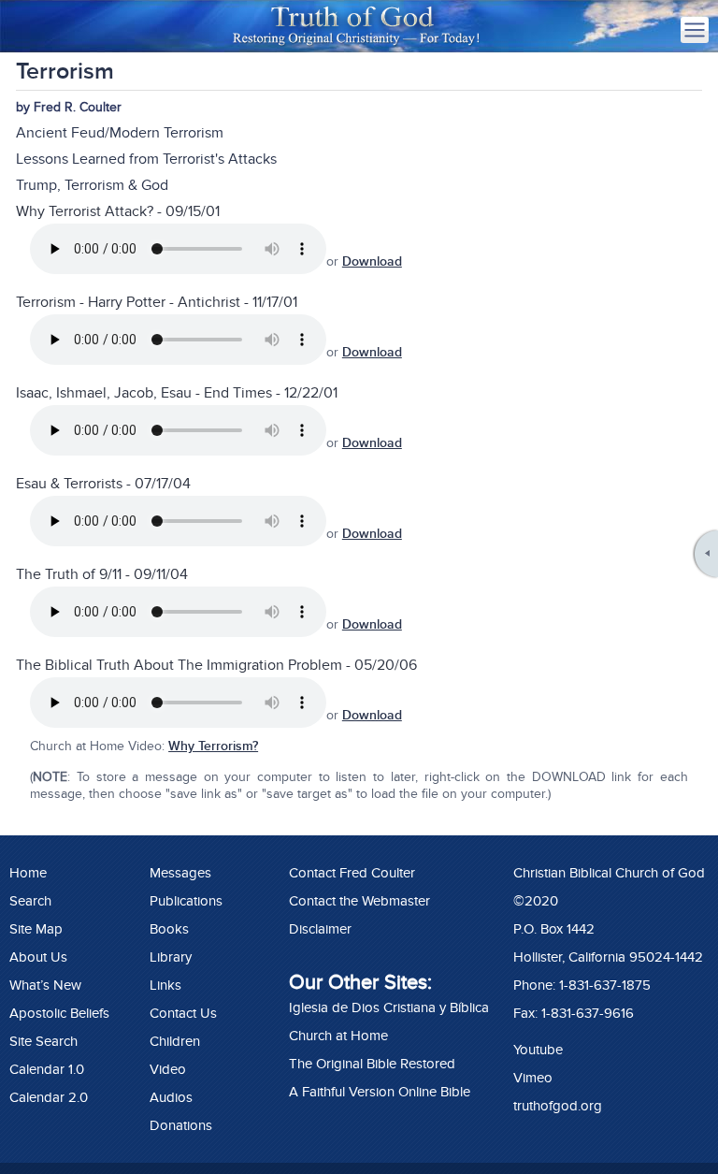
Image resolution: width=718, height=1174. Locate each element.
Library (171, 957)
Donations (181, 1125)
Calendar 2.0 (48, 1097)
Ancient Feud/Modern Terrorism (119, 132)
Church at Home (338, 1035)
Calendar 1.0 (46, 1069)
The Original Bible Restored (372, 1063)
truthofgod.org (557, 1105)
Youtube (538, 1049)
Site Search (43, 1041)
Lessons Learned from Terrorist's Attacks (146, 159)
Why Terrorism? (213, 746)
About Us (38, 957)
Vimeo (533, 1077)
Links (165, 985)
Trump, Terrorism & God (92, 185)
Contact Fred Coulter (352, 872)
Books (169, 928)
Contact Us (183, 1013)
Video (168, 1069)
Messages (180, 872)
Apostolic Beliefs (59, 1013)
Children (175, 1041)
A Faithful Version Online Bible (379, 1091)
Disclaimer (320, 928)
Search (30, 900)
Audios (171, 1097)
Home (28, 872)
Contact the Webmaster (359, 900)
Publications (186, 900)
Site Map (36, 928)
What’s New (45, 985)
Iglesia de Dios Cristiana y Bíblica (389, 1007)
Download (372, 261)
